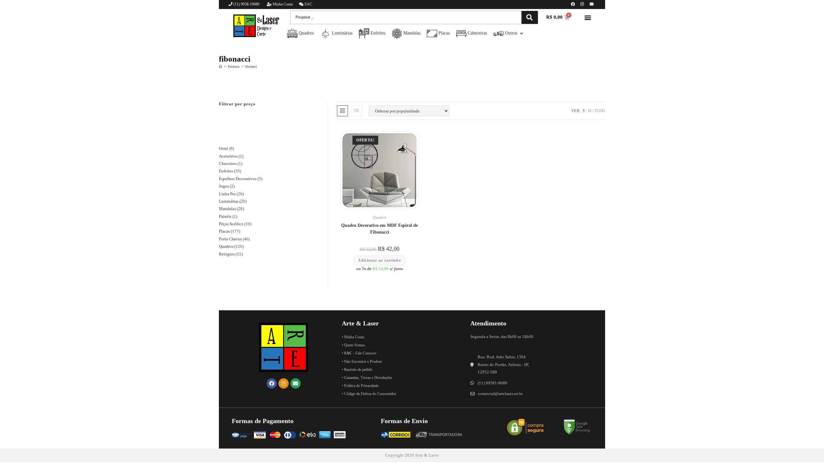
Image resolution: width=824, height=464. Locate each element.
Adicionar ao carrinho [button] (379, 260)
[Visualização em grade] (342, 110)
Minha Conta (282, 4)
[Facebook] (573, 4)
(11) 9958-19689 (246, 4)
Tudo (599, 111)
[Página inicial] (220, 66)
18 (589, 111)
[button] (588, 17)
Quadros (380, 217)
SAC (308, 4)
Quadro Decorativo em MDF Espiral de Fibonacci (379, 229)
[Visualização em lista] (356, 110)
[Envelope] (591, 4)
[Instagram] (582, 4)
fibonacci (251, 66)
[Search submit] (529, 17)
